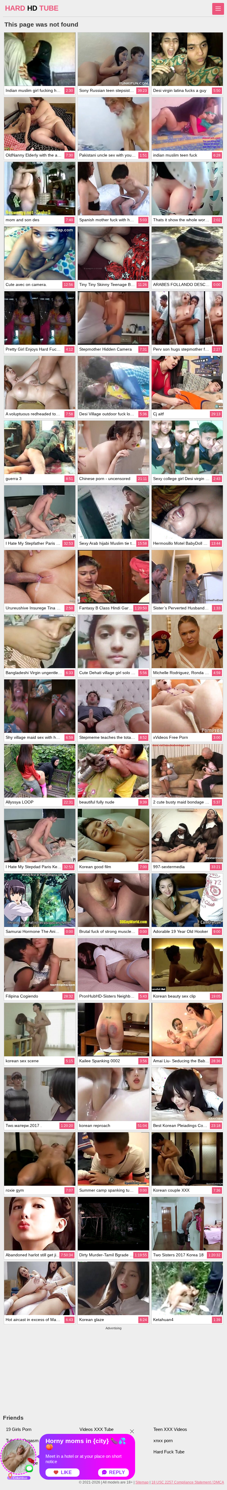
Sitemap (142, 1482)
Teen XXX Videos (170, 1429)
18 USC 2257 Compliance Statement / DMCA (187, 1482)
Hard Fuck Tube (168, 1451)
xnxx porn (163, 1440)
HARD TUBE (32, 8)
